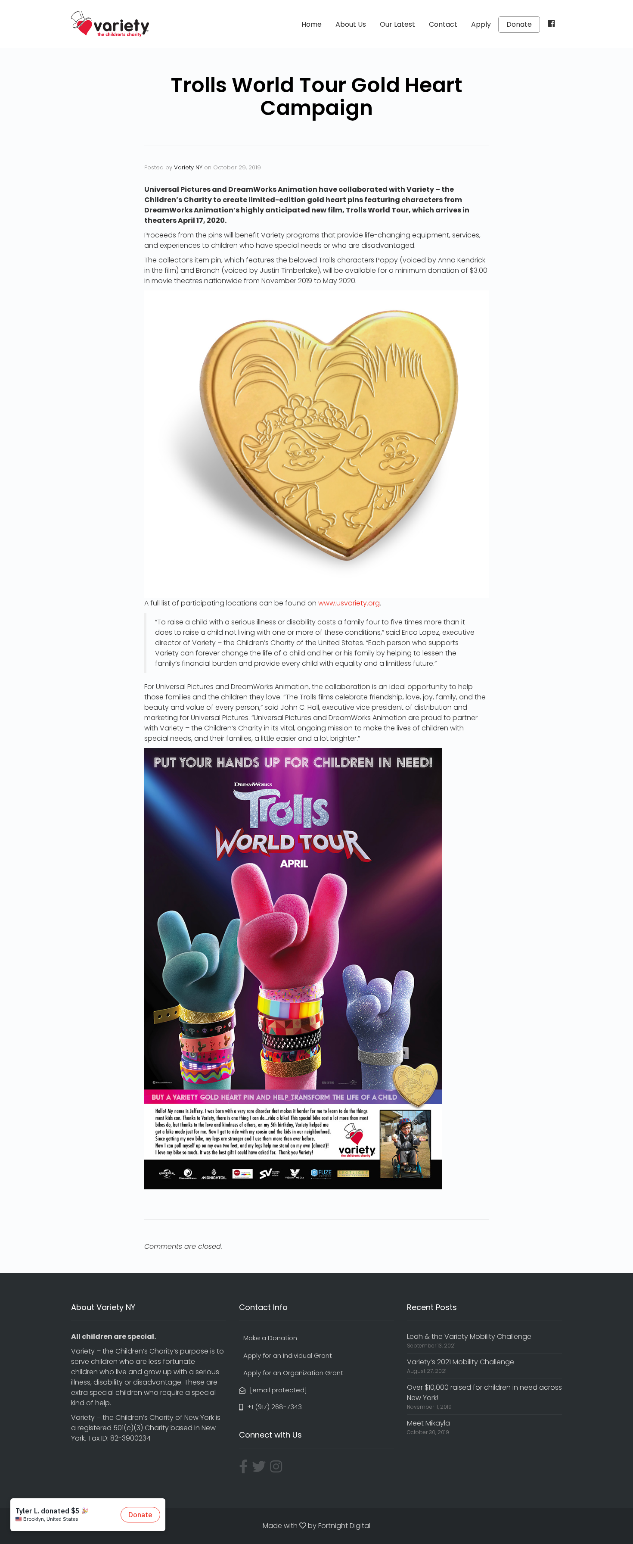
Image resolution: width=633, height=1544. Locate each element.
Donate (519, 24)
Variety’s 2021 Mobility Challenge (460, 1362)
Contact (443, 24)
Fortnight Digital (344, 1526)
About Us (350, 24)
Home (311, 24)
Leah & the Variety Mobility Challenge (469, 1336)
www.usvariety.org (349, 603)
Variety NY (188, 167)
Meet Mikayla (428, 1423)
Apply (481, 24)
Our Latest (397, 24)
